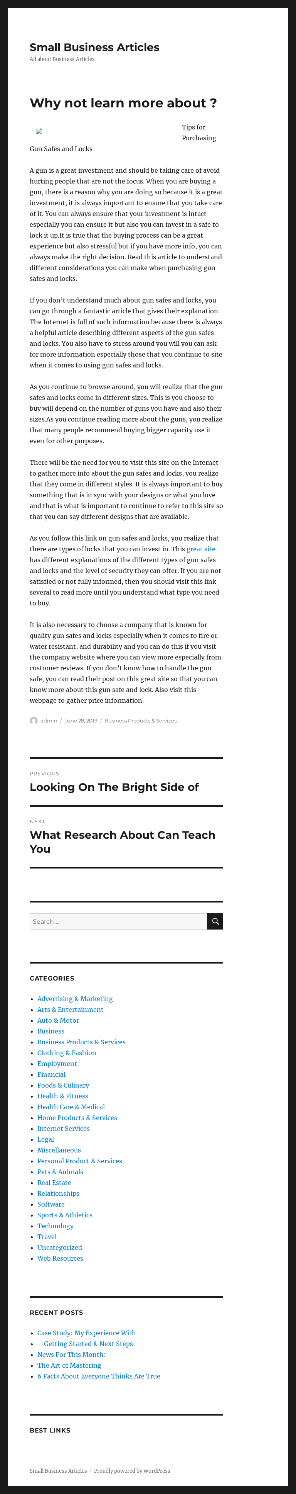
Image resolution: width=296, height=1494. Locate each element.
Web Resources (60, 1258)
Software (51, 1204)
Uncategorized (59, 1247)
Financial (51, 1074)
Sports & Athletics (64, 1215)
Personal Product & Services (79, 1161)
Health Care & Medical (71, 1107)
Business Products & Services (140, 720)
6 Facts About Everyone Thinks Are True (98, 1376)
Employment (57, 1063)
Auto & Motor (58, 1020)
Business (50, 1031)
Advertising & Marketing (75, 999)
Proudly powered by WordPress (132, 1471)
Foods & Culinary (63, 1085)
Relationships (58, 1193)
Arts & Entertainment (70, 1009)
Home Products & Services (77, 1118)
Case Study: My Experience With (86, 1333)
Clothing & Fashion (66, 1053)
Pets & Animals (60, 1172)
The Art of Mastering (69, 1365)
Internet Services (63, 1128)
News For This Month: (71, 1354)
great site (201, 549)
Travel (47, 1237)
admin (48, 720)
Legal (45, 1139)
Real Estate (54, 1182)
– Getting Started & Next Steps (85, 1344)
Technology (55, 1226)
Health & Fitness (62, 1096)
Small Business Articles (95, 47)
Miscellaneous (59, 1150)
